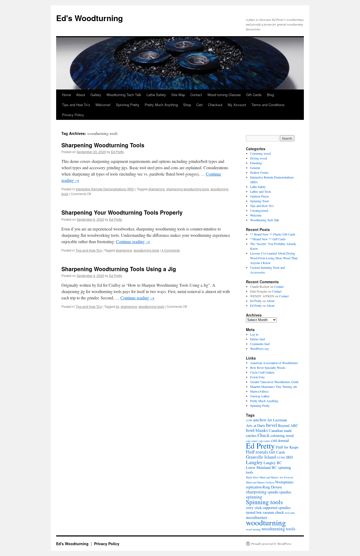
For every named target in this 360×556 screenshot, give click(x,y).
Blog (270, 94)
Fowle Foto (257, 377)
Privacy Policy (73, 114)
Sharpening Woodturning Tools (102, 145)
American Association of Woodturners (274, 363)
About (80, 94)
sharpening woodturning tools (187, 189)
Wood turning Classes (224, 94)
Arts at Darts (255, 425)
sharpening (156, 189)
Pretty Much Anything (161, 104)
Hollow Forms (259, 172)
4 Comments (171, 250)
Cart (199, 104)
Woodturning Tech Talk (123, 94)
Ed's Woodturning (89, 17)
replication (254, 486)
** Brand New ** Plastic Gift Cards (272, 234)
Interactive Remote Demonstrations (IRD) (105, 189)
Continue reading (133, 241)
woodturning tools (146, 250)
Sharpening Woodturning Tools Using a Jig (118, 269)
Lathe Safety (156, 94)
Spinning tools (264, 502)
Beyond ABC (288, 425)
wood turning (253, 529)
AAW (249, 420)
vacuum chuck (273, 512)
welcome (290, 513)
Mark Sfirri (252, 477)
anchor (259, 420)
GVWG (281, 457)
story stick (254, 507)
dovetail (283, 440)
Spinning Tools (259, 201)
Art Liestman (277, 419)
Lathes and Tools (260, 191)
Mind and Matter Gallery (260, 482)
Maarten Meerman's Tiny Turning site (273, 386)
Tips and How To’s (76, 104)
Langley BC (273, 462)
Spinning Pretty (127, 104)
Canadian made (280, 430)
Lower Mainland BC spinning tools (268, 470)
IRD (289, 457)
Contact (196, 94)
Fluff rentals (257, 452)
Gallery (95, 94)
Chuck (263, 435)
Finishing (256, 163)
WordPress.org (259, 348)
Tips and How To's (89, 250)
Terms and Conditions (268, 104)
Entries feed (257, 339)
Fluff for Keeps (287, 447)
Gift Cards (254, 94)
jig (117, 306)
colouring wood (282, 435)
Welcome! (103, 104)
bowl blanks (257, 430)
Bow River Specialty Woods (267, 367)
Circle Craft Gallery (262, 372)
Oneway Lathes (260, 396)
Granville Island (261, 457)
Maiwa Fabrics (259, 391)
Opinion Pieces (259, 196)
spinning (254, 497)
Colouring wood (260, 153)
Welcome (255, 215)
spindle (272, 491)
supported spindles (276, 507)
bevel (271, 425)
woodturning (266, 522)
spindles (285, 491)
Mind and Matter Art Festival (276, 477)
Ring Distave (272, 486)
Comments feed (260, 344)
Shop (187, 104)
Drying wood (258, 158)
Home (66, 94)
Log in (254, 334)
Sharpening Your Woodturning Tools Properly (122, 212)
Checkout (215, 104)
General (255, 168)
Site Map (178, 94)
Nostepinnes (284, 481)
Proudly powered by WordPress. (271, 543)
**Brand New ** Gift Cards (268, 239)
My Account (237, 104)
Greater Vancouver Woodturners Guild (274, 382)
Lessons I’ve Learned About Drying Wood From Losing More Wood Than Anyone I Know (274, 258)
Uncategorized (259, 210)
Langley (254, 462)
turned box (254, 512)
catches (251, 435)
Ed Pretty (117, 151)
